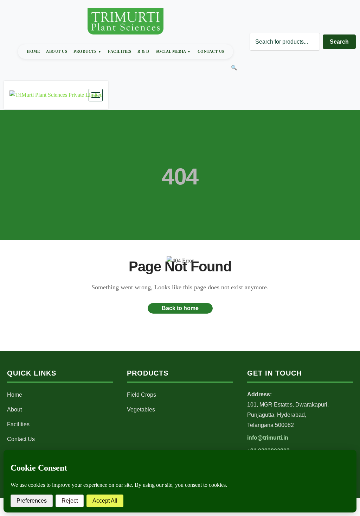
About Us (56, 51)
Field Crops (141, 395)
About (14, 410)
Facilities (119, 51)
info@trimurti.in (267, 438)
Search (339, 42)
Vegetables (141, 410)
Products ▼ (87, 51)
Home (33, 51)
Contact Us (211, 51)
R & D (143, 51)
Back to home (180, 308)
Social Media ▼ (173, 51)
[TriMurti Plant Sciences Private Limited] (56, 95)
